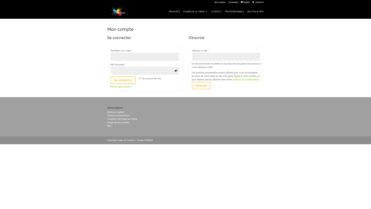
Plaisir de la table (194, 12)
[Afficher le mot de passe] (176, 70)
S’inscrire (201, 85)
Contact (216, 12)
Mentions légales (115, 112)
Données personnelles (118, 115)
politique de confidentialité (245, 79)
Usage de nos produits (118, 122)
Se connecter (123, 80)
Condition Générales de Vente (122, 119)
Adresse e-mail (205, 50)
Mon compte (219, 2)
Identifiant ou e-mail (126, 50)
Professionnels (234, 12)
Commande (233, 2)
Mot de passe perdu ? (121, 86)
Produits (174, 12)
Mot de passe (123, 64)
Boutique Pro (256, 12)
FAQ (109, 126)
